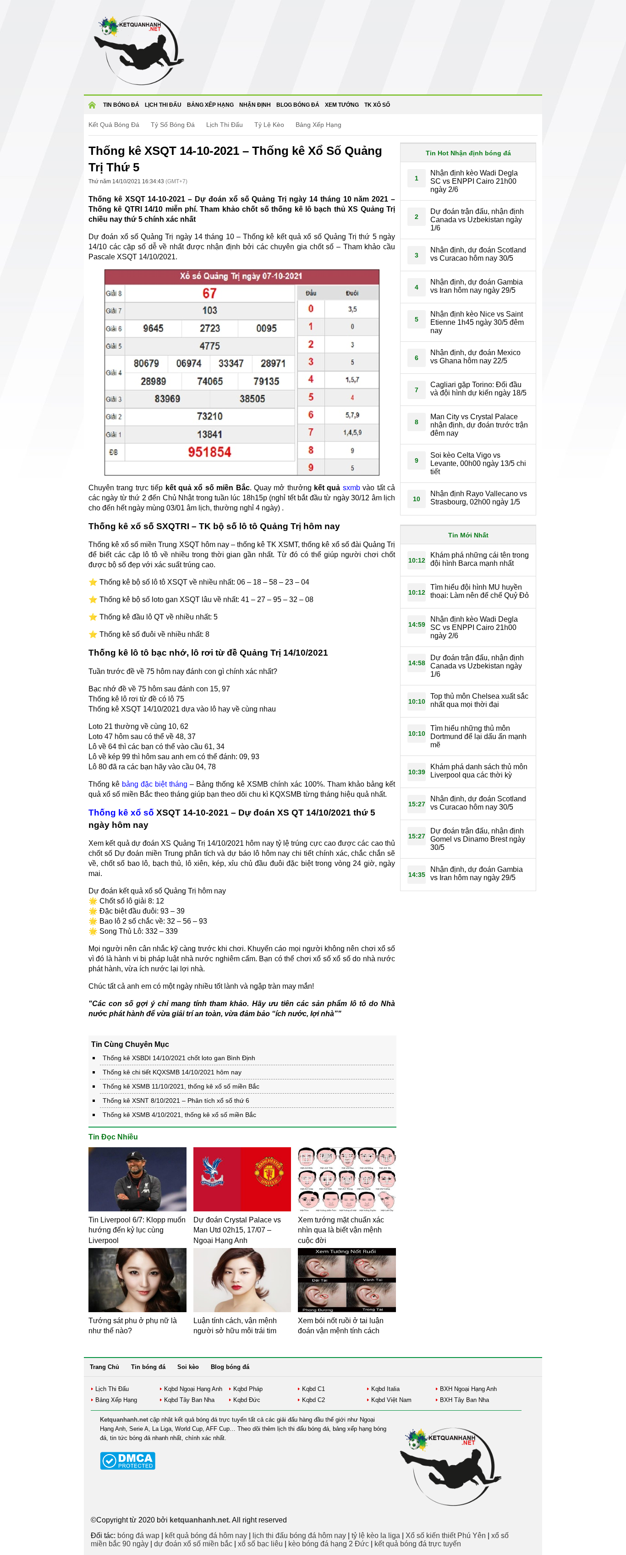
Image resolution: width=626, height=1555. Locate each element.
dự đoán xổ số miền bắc (193, 1544)
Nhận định (255, 105)
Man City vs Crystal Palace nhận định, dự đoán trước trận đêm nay (479, 425)
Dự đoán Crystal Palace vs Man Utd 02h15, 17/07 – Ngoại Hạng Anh (237, 1230)
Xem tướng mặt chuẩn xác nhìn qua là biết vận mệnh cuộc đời (341, 1230)
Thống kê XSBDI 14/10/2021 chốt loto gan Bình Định (179, 1058)
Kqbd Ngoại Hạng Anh (193, 1388)
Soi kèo (188, 1366)
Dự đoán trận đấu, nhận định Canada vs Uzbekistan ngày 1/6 (477, 220)
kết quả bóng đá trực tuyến (417, 1544)
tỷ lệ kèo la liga (375, 1535)
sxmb (351, 488)
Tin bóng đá (121, 105)
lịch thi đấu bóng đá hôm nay (299, 1535)
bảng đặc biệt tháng (154, 784)
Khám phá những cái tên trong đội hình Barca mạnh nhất (479, 559)
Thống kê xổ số (121, 812)
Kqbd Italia (385, 1388)
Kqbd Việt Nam (391, 1399)
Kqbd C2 (313, 1399)
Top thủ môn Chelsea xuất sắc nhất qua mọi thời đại (479, 700)
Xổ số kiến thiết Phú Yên (446, 1535)
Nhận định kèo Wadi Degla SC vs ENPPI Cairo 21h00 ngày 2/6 (474, 181)
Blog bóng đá (297, 105)
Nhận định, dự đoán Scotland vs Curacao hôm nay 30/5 (478, 254)
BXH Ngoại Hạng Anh (468, 1388)
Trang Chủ (104, 1366)
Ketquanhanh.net (124, 1419)
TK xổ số (377, 105)
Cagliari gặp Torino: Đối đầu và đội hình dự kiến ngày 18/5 (478, 389)
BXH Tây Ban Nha (464, 1399)
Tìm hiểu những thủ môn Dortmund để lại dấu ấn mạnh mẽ (478, 736)
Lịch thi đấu (163, 105)
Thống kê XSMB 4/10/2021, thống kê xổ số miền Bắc (179, 1114)
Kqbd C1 (313, 1388)
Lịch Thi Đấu (224, 124)
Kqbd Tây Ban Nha (189, 1399)
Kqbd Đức (246, 1399)
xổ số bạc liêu (260, 1544)
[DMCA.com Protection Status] (127, 1467)
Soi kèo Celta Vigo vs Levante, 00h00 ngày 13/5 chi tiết (478, 463)
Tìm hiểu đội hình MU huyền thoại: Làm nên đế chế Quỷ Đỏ (479, 591)
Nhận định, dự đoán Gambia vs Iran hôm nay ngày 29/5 (476, 286)
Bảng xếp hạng (210, 105)
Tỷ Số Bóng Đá (173, 124)
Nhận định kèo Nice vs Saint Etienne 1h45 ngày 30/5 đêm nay (477, 322)
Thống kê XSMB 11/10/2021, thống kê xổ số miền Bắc (181, 1086)
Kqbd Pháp (248, 1388)
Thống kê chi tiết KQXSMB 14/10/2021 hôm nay (172, 1072)
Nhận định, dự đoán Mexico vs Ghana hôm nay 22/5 (475, 357)
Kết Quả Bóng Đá (113, 124)
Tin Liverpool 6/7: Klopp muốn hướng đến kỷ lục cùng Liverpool (137, 1230)
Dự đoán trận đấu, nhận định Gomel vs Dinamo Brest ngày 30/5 (477, 839)
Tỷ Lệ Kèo (269, 124)
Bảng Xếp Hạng (318, 124)
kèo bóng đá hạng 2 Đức (328, 1544)
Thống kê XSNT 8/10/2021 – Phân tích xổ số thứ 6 (176, 1100)
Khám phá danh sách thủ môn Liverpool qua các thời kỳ (478, 771)
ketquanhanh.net (199, 1520)
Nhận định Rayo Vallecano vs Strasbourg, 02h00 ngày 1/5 (478, 498)
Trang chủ (93, 108)
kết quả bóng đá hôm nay (206, 1535)
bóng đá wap (138, 1535)
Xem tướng (342, 105)
